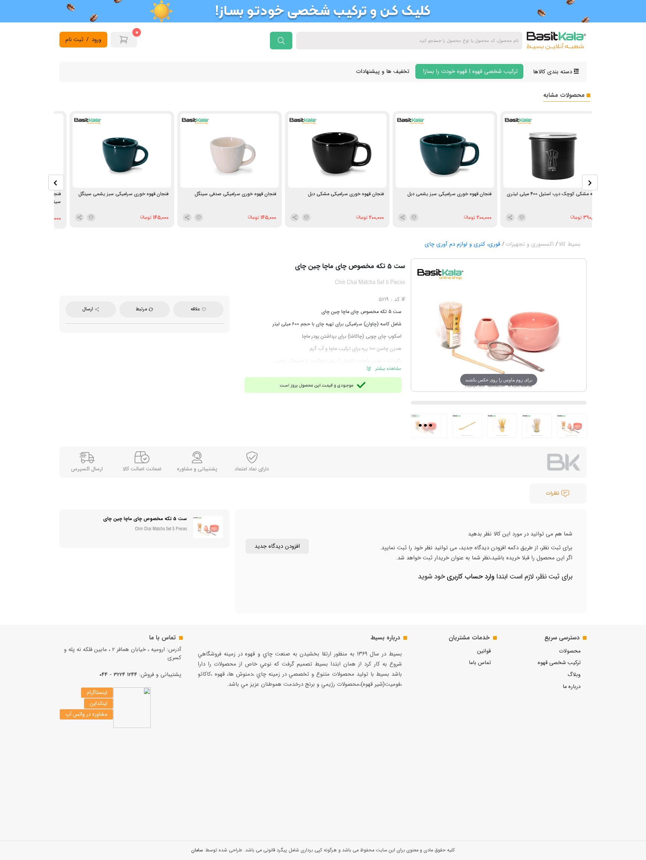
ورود (96, 40)
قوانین (484, 651)
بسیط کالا (570, 244)
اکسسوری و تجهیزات (529, 244)
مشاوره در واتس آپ (86, 714)
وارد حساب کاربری (470, 576)
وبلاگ (574, 674)
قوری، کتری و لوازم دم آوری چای (462, 244)
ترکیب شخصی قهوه (559, 662)
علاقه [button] (196, 309)
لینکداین (98, 703)
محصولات (570, 651)
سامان (197, 850)
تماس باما (480, 662)
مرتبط (142, 309)
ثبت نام (74, 40)
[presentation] (56, 182)
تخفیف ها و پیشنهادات (382, 71)
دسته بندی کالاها (553, 71)
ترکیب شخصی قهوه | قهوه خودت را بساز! (469, 71)
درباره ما (572, 686)
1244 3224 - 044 (118, 674)
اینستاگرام (97, 692)
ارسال (88, 309)
